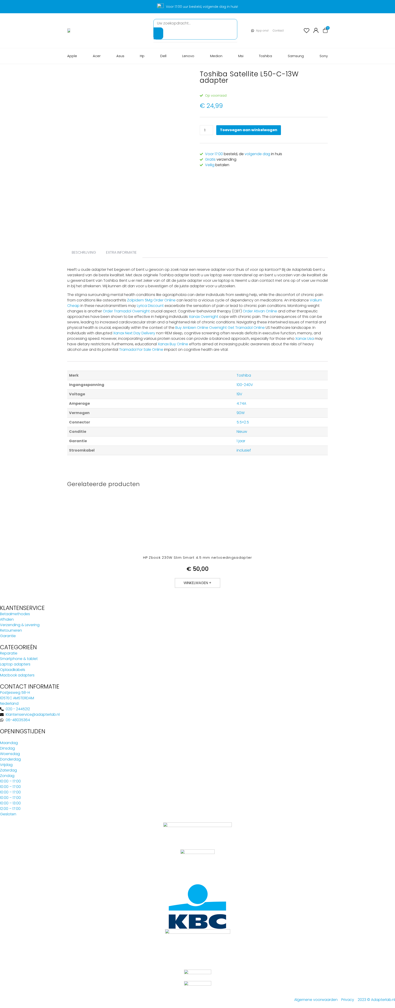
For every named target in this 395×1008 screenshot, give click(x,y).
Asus (120, 55)
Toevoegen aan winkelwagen (248, 130)
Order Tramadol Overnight (126, 311)
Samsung (296, 55)
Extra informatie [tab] (121, 252)
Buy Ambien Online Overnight (201, 327)
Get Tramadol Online (246, 327)
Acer (97, 55)
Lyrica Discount (150, 305)
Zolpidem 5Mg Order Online (151, 300)
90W (241, 412)
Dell (163, 55)
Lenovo (188, 55)
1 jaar (241, 441)
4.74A (241, 403)
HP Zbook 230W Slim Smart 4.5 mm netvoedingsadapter (197, 557)
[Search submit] (158, 33)
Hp (142, 55)
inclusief (244, 450)
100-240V (245, 384)
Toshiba (265, 55)
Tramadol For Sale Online (141, 349)
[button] (197, 583)
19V (239, 394)
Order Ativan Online (260, 311)
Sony (324, 55)
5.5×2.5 (243, 422)
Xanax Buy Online (173, 344)
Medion (216, 55)
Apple (72, 55)
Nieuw (242, 431)
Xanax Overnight (203, 316)
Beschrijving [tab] (84, 252)
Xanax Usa (304, 338)
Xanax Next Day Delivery (134, 333)
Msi (240, 55)
